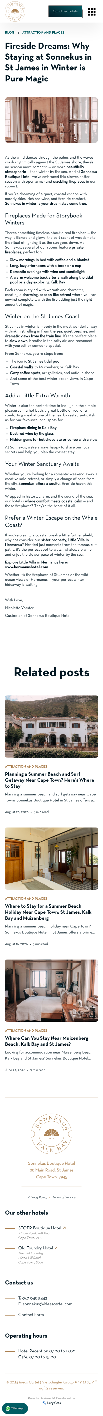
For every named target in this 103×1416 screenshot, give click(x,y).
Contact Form (31, 1315)
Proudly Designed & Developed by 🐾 (51, 1401)
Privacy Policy (37, 1197)
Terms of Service (64, 1197)
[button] (92, 11)
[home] (15, 11)
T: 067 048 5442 (32, 1298)
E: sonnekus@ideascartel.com (45, 1304)
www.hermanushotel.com (26, 567)
